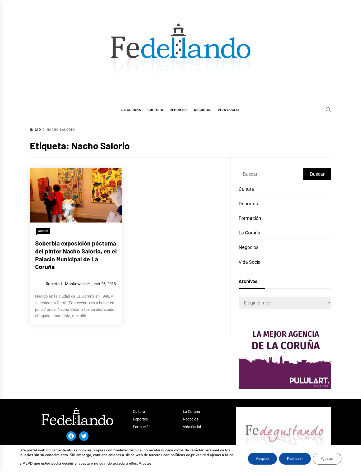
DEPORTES (179, 110)
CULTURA (155, 110)
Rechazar (295, 458)
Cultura (43, 231)
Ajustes (145, 463)
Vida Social (250, 262)
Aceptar (262, 458)
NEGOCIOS (202, 110)
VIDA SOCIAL (229, 110)
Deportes (248, 203)
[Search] (328, 109)
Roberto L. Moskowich (66, 283)
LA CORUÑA (131, 110)
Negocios (248, 247)
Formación (250, 218)
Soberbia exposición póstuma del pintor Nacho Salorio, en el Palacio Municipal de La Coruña (76, 254)
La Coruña (249, 232)
